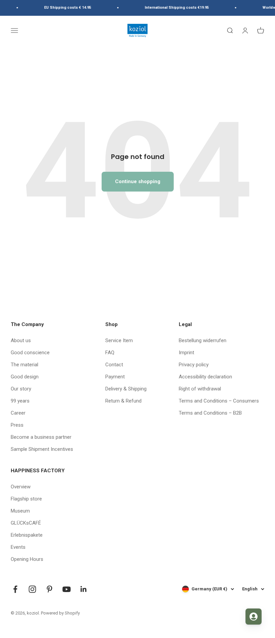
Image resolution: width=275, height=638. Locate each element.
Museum (20, 511)
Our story (21, 389)
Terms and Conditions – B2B (210, 413)
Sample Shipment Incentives (42, 449)
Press (17, 425)
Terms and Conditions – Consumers (219, 401)
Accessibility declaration (205, 377)
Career (18, 413)
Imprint (186, 353)
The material (24, 365)
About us (21, 340)
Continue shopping (137, 181)
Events (18, 547)
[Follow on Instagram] (32, 589)
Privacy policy (194, 365)
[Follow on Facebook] (15, 589)
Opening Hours (27, 559)
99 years (20, 401)
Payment (115, 377)
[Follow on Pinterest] (49, 589)
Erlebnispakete (27, 535)
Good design (25, 377)
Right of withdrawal (200, 389)
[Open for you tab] (253, 616)
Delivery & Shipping (126, 389)
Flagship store (26, 499)
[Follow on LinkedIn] (83, 589)
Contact (114, 365)
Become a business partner (41, 437)
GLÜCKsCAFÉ (26, 523)
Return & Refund (123, 401)
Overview (21, 487)
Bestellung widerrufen (202, 340)
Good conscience (30, 353)
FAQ (109, 353)
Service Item (119, 340)
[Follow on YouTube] (66, 589)
